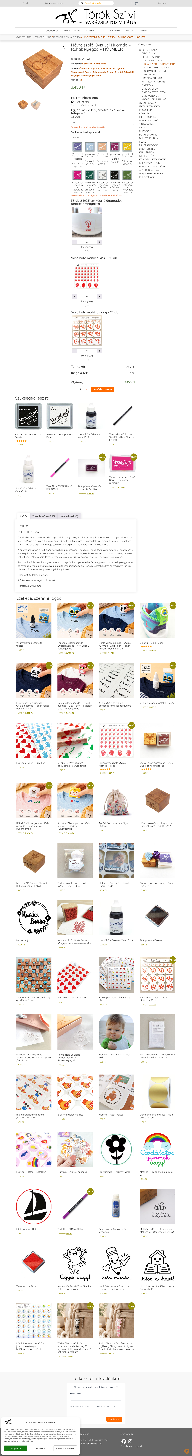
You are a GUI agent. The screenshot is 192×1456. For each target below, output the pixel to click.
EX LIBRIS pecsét (149, 116)
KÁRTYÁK (144, 113)
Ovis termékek (24, 37)
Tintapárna (146, 124)
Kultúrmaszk (147, 177)
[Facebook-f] (23, 3)
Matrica (144, 127)
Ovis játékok (150, 88)
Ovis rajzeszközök (154, 92)
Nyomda (95, 68)
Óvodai (110, 72)
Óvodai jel (84, 68)
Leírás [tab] (23, 516)
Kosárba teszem (103, 389)
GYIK (102, 30)
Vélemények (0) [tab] (69, 516)
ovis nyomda (118, 68)
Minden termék (72, 30)
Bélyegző (75, 75)
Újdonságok (52, 30)
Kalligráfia (146, 152)
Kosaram (115, 30)
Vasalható (105, 68)
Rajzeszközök (148, 145)
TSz (80, 79)
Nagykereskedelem (151, 173)
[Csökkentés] (74, 242)
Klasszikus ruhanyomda (67, 37)
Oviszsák (147, 85)
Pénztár (129, 30)
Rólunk (90, 30)
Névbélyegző (77, 72)
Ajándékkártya (149, 169)
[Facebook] (123, 1441)
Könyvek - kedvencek (152, 159)
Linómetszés (147, 148)
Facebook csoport (54, 3)
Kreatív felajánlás (154, 99)
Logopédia (145, 109)
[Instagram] (27, 3)
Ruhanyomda (99, 72)
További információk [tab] (43, 516)
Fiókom (143, 30)
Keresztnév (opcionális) (106, 1406)
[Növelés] (99, 242)
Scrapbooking (148, 134)
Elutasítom (40, 1448)
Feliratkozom (114, 1419)
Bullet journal (149, 138)
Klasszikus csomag (156, 67)
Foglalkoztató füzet (153, 166)
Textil (98, 75)
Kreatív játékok (149, 162)
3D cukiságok (147, 102)
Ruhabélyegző (88, 75)
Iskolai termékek (150, 106)
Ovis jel (119, 72)
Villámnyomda (153, 60)
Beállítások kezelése (65, 1448)
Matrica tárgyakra (154, 81)
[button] (63, 47)
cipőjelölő (149, 53)
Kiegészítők (146, 155)
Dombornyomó (148, 120)
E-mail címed (75, 1393)
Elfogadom (16, 1448)
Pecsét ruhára (43, 37)
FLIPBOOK (145, 131)
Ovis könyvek (150, 95)
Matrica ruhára (152, 78)
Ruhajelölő (129, 72)
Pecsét (88, 72)
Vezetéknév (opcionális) (79, 1406)
